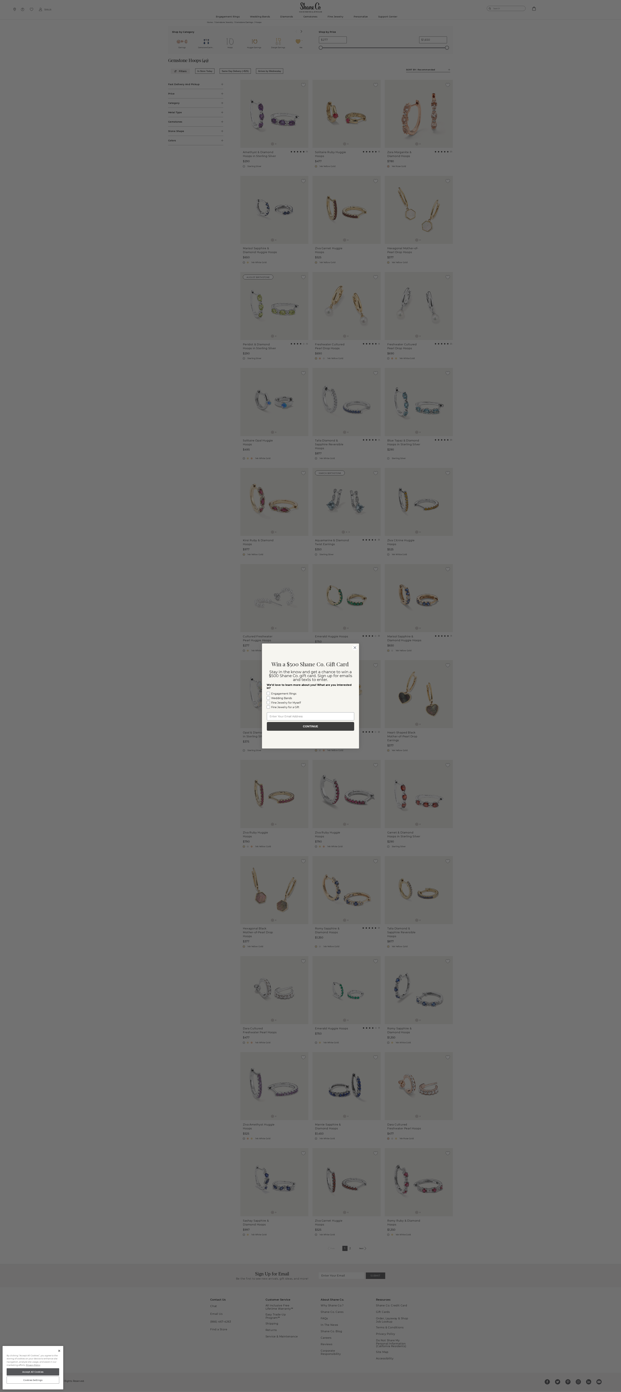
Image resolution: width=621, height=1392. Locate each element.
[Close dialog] (355, 647)
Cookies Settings (33, 1380)
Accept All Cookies (33, 1372)
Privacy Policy (33, 1365)
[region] (33, 1368)
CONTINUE (310, 726)
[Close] (59, 1350)
